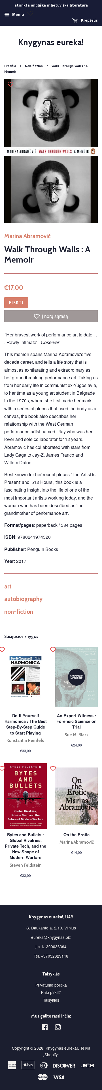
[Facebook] (44, 1028)
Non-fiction (34, 66)
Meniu (17, 14)
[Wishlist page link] (30, 13)
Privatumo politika (51, 985)
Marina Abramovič (27, 236)
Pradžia (10, 66)
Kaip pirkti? (51, 992)
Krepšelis (89, 20)
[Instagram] (58, 1028)
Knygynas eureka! (51, 42)
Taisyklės (51, 1000)
